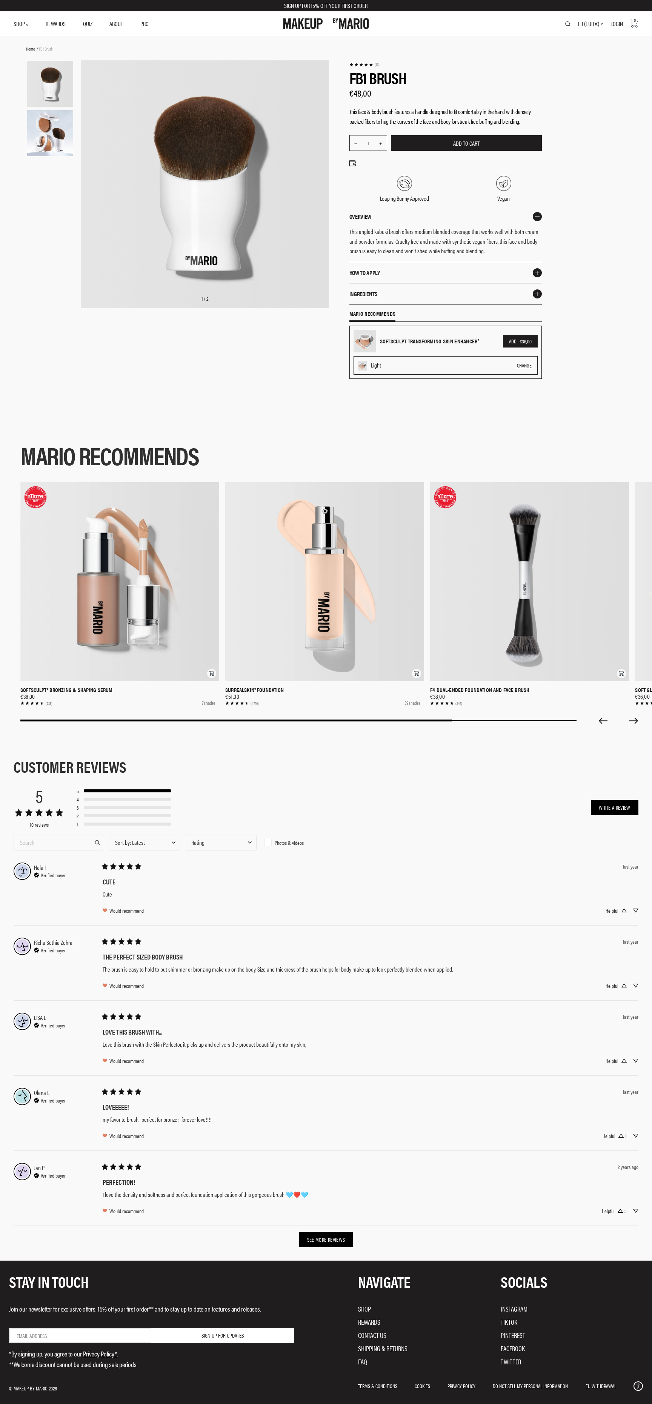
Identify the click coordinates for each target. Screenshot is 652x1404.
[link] (364, 65)
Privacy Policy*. (100, 1353)
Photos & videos (289, 842)
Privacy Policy (461, 1386)
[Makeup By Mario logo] (326, 23)
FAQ (362, 1361)
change (524, 365)
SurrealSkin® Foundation (254, 690)
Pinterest (513, 1335)
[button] (211, 673)
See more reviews (326, 1239)
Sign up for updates (222, 1335)
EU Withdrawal (601, 1386)
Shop (364, 1308)
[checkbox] (297, 842)
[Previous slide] (602, 720)
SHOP (20, 23)
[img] (50, 874)
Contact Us (372, 1335)
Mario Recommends (372, 314)
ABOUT (116, 23)
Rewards (369, 1322)
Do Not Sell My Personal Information (530, 1386)
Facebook (513, 1348)
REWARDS (56, 23)
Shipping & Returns (383, 1348)
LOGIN (616, 23)
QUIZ (87, 23)
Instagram (514, 1308)
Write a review (614, 807)
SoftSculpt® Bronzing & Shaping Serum (66, 690)
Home (30, 48)
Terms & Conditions (377, 1386)
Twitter (511, 1361)
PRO (144, 23)
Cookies (422, 1386)
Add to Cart (466, 143)
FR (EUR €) (588, 24)
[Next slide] (633, 720)
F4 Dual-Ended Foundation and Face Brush (479, 690)
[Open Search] (567, 23)
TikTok (509, 1322)
